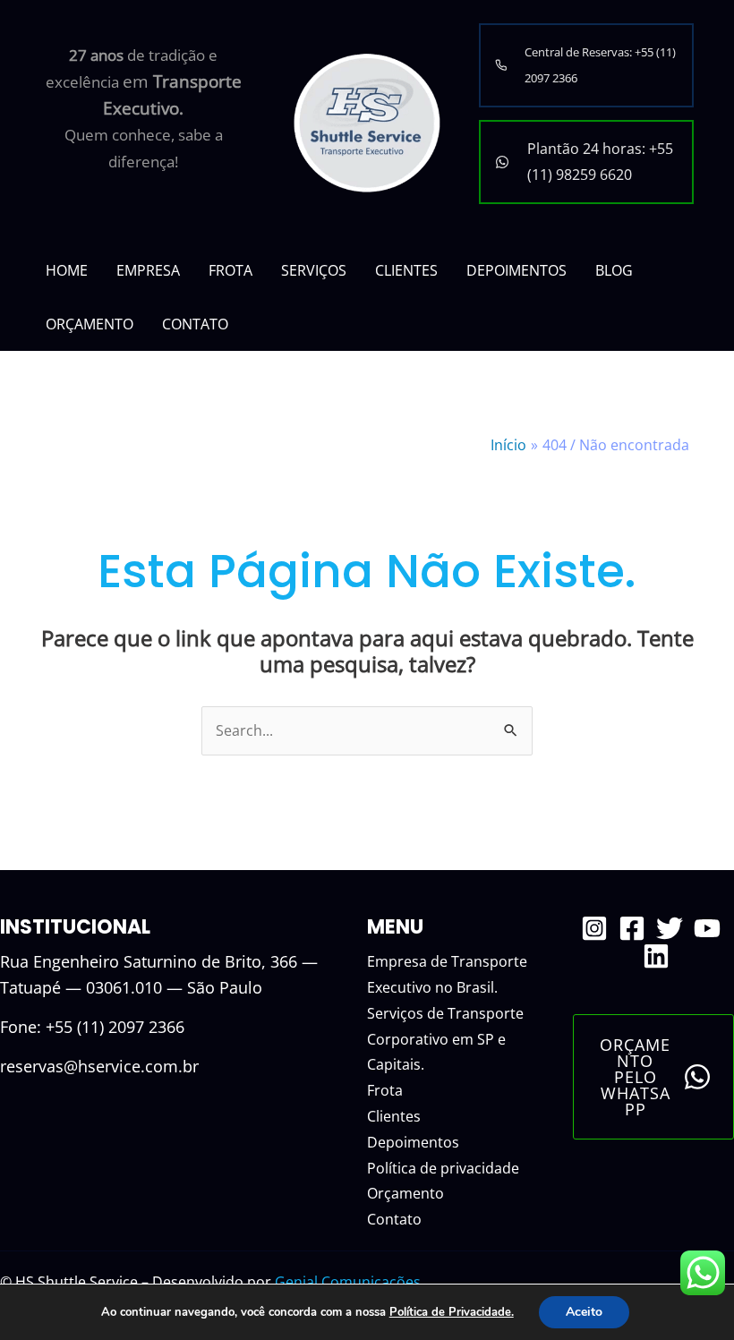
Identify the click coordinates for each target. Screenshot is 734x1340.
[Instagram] (594, 928)
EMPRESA (148, 270)
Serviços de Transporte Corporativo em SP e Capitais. (445, 1039)
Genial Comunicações (348, 1282)
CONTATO (195, 324)
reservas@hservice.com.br (99, 1066)
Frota (385, 1090)
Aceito (584, 1311)
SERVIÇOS (313, 270)
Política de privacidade (443, 1168)
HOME (67, 270)
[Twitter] (669, 928)
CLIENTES (406, 270)
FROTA (230, 270)
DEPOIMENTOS (516, 270)
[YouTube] (707, 928)
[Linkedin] (656, 956)
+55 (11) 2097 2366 (115, 1026)
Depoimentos (413, 1142)
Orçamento (405, 1193)
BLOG (614, 270)
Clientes (394, 1116)
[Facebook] (632, 928)
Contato (394, 1219)
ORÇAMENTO (89, 324)
